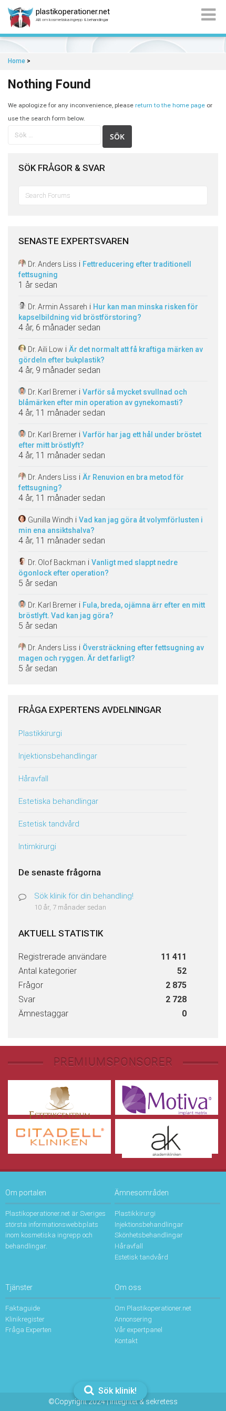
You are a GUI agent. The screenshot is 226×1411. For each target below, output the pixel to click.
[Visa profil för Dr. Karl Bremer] (22, 392)
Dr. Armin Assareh (57, 307)
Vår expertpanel (138, 1330)
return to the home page (170, 105)
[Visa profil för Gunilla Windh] (22, 520)
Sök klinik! (116, 1391)
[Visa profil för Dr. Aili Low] (22, 349)
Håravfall (33, 778)
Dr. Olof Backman (57, 562)
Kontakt (126, 1341)
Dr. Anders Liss (52, 264)
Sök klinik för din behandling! (83, 896)
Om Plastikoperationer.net (153, 1308)
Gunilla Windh (50, 520)
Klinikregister (25, 1319)
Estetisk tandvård (48, 824)
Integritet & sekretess (144, 1401)
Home (16, 61)
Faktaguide (22, 1308)
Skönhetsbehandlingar (149, 1235)
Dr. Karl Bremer (52, 392)
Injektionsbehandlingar (57, 756)
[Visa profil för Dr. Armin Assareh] (22, 306)
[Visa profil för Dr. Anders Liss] (22, 264)
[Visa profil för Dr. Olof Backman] (22, 562)
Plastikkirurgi (40, 733)
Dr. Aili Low (45, 349)
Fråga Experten (28, 1330)
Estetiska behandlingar (58, 801)
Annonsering (133, 1319)
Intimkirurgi (37, 846)
